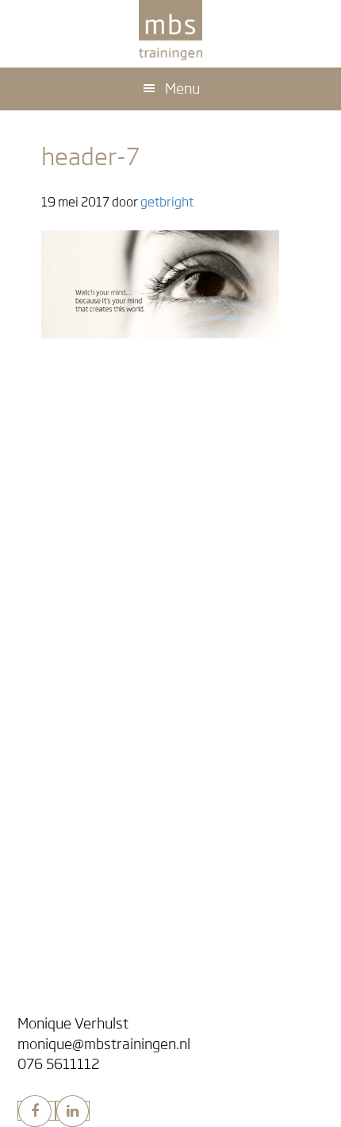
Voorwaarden (80, 714)
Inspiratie (68, 784)
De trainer (61, 958)
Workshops (72, 861)
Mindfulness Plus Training (113, 555)
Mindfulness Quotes (98, 805)
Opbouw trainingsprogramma (124, 535)
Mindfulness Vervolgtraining (121, 576)
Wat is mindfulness (96, 394)
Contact (50, 994)
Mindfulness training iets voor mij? (137, 493)
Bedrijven (57, 840)
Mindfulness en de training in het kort (146, 416)
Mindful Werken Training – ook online (144, 882)
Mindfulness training (107, 471)
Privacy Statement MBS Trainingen (138, 735)
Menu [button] (182, 88)
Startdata (59, 652)
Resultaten (72, 514)
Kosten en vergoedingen (109, 694)
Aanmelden (73, 674)
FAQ (52, 437)
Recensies (57, 762)
